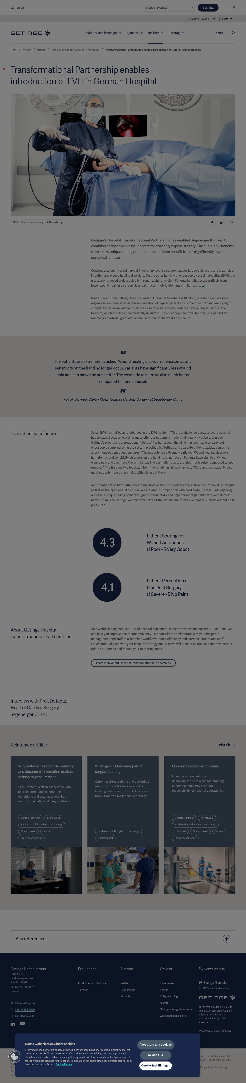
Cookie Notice (64, 1064)
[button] (15, 1056)
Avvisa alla (155, 1055)
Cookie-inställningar (155, 1065)
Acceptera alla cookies (156, 1044)
